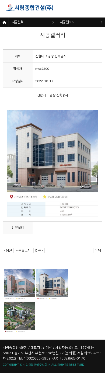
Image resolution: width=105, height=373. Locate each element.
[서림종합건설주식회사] (32, 8)
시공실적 (17, 22)
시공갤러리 (67, 22)
